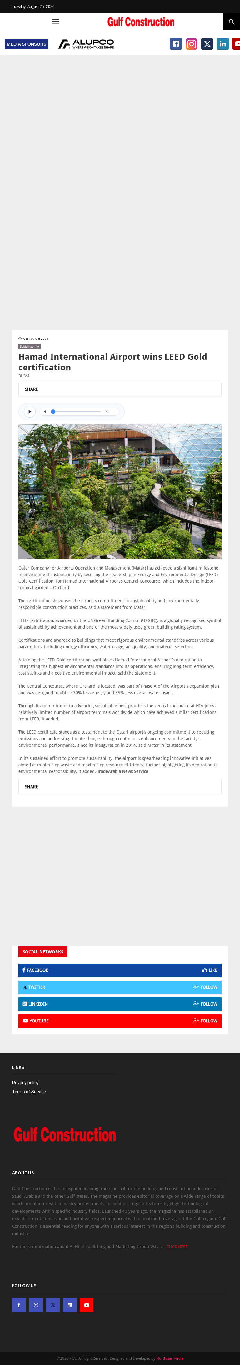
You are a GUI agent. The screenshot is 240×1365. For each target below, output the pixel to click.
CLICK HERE (177, 1246)
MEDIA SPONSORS (26, 44)
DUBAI (23, 376)
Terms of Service (29, 1091)
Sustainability (29, 346)
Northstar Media (169, 1358)
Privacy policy (25, 1082)
